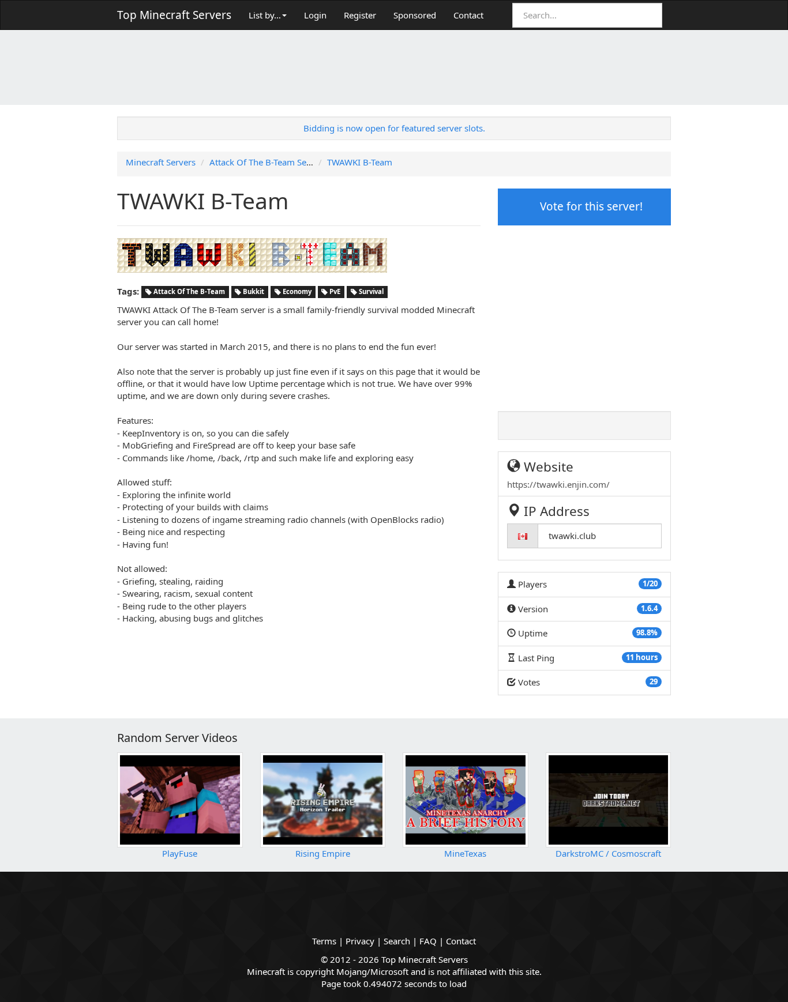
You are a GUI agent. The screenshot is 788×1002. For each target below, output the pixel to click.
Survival (370, 292)
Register (360, 15)
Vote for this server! (590, 206)
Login (315, 15)
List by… (265, 15)
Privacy (360, 941)
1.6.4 (649, 608)
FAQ (428, 941)
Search (397, 941)
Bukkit (252, 292)
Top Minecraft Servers (174, 14)
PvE (334, 292)
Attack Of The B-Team (188, 292)
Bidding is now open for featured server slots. (394, 128)
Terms (324, 941)
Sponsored (414, 15)
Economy (296, 292)
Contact (468, 15)
